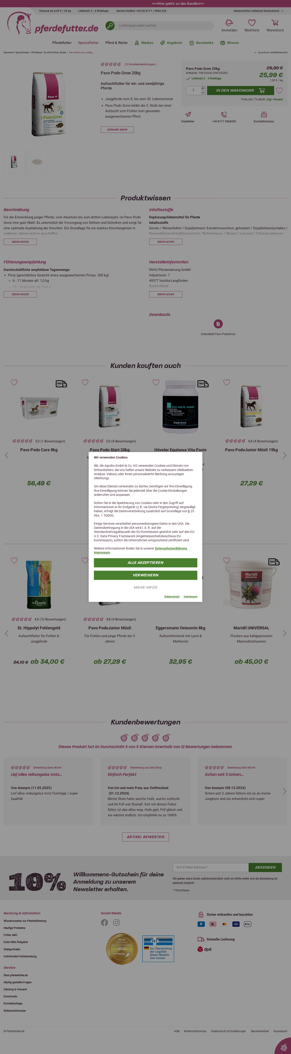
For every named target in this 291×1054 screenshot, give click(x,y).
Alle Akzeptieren (145, 562)
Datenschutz (172, 596)
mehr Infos (146, 587)
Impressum (102, 553)
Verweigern (145, 575)
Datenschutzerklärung (171, 548)
